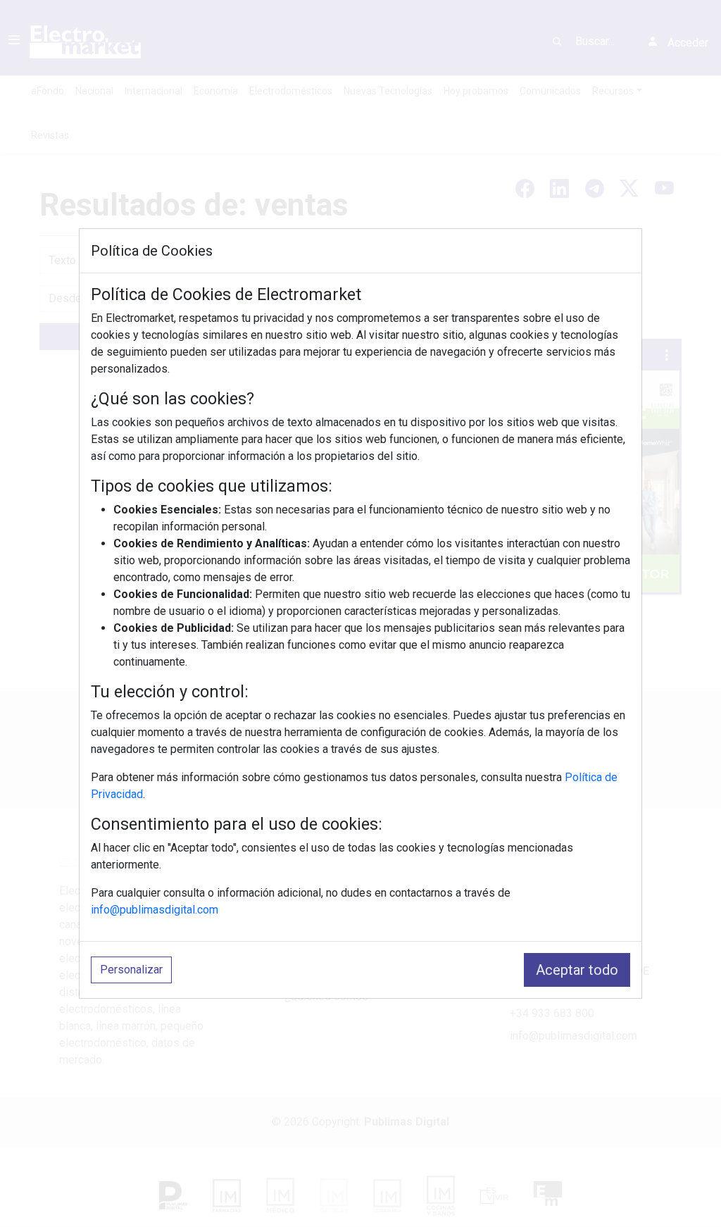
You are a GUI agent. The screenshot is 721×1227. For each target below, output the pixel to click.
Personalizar (131, 969)
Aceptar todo (577, 969)
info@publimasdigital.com (154, 909)
